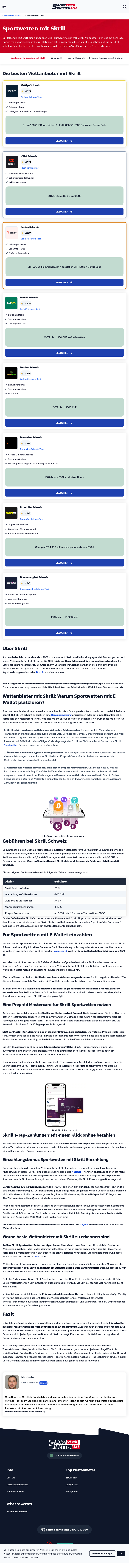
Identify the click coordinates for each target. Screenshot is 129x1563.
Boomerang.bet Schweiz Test (34, 589)
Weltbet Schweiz (29, 367)
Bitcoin (40, 672)
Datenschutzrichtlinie (17, 1484)
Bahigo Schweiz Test (31, 238)
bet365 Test (71, 1477)
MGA (37, 1256)
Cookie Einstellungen (102, 1553)
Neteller (76, 1172)
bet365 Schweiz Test (30, 309)
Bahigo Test (72, 1484)
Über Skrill (56, 58)
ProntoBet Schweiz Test (31, 519)
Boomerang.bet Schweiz (34, 577)
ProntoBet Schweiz (31, 507)
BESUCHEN (62, 141)
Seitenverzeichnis (16, 1491)
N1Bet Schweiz (29, 156)
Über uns (11, 1477)
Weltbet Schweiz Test (30, 379)
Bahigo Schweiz (30, 227)
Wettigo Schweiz (30, 85)
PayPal (84, 1224)
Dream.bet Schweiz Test (32, 449)
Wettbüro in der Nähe (17, 1511)
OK (121, 1553)
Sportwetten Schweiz (11, 15)
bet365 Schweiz (29, 297)
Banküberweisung (61, 715)
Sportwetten (11, 745)
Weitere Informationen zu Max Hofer (23, 1411)
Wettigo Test (72, 1491)
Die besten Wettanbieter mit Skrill (28, 58)
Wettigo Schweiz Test (31, 97)
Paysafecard (60, 951)
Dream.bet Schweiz (31, 437)
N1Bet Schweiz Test (30, 168)
